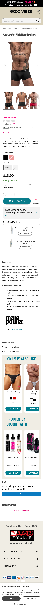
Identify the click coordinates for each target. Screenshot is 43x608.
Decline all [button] (31, 598)
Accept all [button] (11, 598)
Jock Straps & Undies (30, 28)
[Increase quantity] (13, 194)
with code (21, 2)
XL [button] (15, 167)
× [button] (40, 585)
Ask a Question (8, 133)
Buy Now (13, 409)
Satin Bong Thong (13, 392)
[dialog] (21, 595)
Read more (20, 594)
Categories (7, 28)
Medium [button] (8, 167)
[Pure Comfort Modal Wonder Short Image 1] (21, 64)
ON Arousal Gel (13, 457)
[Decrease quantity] (4, 194)
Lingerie (16, 28)
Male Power (17, 329)
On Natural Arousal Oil (33, 457)
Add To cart (18, 201)
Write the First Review (19, 124)
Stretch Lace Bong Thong (33, 393)
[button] (3, 11)
